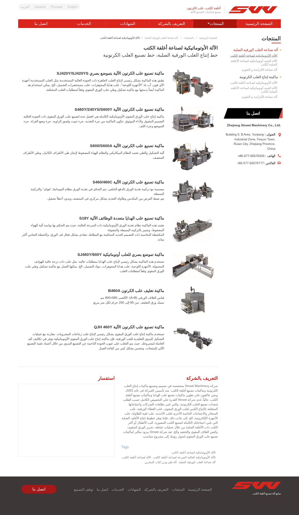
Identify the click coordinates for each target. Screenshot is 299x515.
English (73, 7)
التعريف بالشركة (171, 23)
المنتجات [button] (217, 23)
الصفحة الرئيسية (259, 23)
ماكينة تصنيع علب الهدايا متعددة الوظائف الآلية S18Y (121, 218)
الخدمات (84, 23)
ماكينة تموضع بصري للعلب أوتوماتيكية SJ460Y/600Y (120, 254)
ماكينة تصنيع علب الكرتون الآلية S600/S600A (127, 146)
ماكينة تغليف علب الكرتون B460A (136, 290)
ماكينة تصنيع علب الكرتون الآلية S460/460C (128, 182)
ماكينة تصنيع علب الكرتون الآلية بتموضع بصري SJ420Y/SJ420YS (110, 73)
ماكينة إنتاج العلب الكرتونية (258, 77)
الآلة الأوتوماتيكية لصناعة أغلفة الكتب (253, 55)
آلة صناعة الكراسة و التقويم (259, 69)
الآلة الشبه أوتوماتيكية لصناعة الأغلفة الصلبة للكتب (254, 62)
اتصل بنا (40, 23)
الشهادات (127, 23)
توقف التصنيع (83, 489)
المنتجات (188, 37)
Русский (56, 7)
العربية (25, 7)
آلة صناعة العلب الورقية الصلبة (161, 37)
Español (40, 7)
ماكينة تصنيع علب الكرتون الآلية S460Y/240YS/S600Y (119, 109)
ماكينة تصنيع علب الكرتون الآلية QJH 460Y (129, 327)
